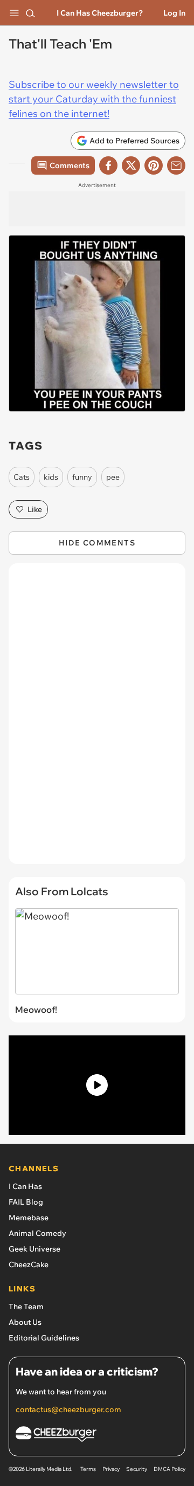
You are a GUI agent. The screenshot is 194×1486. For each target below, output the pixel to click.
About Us (25, 1322)
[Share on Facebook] (108, 165)
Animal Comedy (37, 1233)
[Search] (30, 12)
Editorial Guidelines (44, 1338)
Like (34, 509)
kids (51, 477)
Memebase (28, 1217)
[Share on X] (131, 165)
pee (113, 477)
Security (136, 1469)
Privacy (111, 1469)
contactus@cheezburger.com (68, 1409)
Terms (88, 1469)
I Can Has (25, 1186)
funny (82, 477)
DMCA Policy (169, 1469)
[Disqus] (97, 719)
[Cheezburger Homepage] (97, 1435)
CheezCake (28, 1264)
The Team (26, 1306)
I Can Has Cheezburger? (100, 13)
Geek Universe (34, 1249)
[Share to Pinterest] (153, 165)
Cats (21, 477)
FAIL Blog (26, 1202)
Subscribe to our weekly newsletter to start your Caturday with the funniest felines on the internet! (94, 99)
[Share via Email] (176, 165)
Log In (174, 13)
